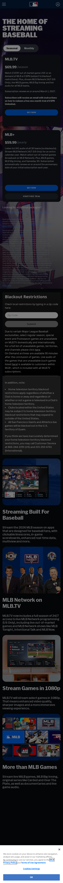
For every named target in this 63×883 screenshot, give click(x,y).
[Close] (59, 849)
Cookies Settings (31, 868)
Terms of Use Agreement (33, 862)
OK (31, 877)
